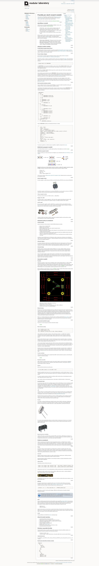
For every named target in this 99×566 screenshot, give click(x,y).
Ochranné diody (68, 28)
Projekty (27, 17)
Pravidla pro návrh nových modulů (68, 15)
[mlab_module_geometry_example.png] (55, 286)
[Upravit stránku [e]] (75, 15)
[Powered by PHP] (47, 563)
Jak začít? (27, 14)
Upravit (72, 45)
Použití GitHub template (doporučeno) (69, 19)
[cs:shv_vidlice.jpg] (53, 211)
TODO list (27, 23)
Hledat (74, 2)
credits (27, 28)
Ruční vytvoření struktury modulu (69, 21)
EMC (69, 362)
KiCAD (41, 324)
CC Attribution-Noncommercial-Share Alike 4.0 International (63, 562)
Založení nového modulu (68, 17)
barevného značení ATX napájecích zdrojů (54, 175)
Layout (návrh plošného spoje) (69, 32)
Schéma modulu (68, 26)
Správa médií (68, 3)
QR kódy (67, 36)
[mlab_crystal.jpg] (43, 411)
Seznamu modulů (41, 81)
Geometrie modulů (67, 29)
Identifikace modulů (67, 16)
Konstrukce (27, 18)
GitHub (28, 24)
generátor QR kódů (64, 501)
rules (28, 8)
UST (47, 37)
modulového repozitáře (42, 56)
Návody (27, 16)
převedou (50, 514)
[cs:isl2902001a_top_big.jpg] (45, 475)
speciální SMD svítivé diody (60, 393)
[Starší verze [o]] (75, 17)
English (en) (72, 10)
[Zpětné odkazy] (75, 19)
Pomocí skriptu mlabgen (69, 20)
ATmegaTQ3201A (53, 386)
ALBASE (62, 265)
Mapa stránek (73, 3)
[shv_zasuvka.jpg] (43, 211)
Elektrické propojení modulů (69, 23)
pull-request (60, 75)
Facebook (28, 31)
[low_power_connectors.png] (53, 160)
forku (64, 55)
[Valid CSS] (56, 563)
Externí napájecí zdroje (69, 24)
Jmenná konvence (68, 39)
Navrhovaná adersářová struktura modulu (69, 41)
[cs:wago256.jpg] (55, 186)
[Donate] (43, 563)
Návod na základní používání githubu (53, 56)
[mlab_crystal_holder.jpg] (43, 428)
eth (44, 350)
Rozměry (67, 30)
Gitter (27, 30)
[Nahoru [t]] (75, 21)
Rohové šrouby (68, 31)
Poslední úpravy (63, 3)
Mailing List (28, 29)
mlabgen (65, 58)
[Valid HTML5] (52, 563)
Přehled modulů (28, 15)
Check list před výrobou (68, 37)
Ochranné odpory (68, 27)
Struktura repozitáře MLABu (69, 38)
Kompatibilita (27, 25)
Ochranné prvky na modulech (69, 25)
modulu (66, 144)
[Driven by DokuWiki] (60, 563)
